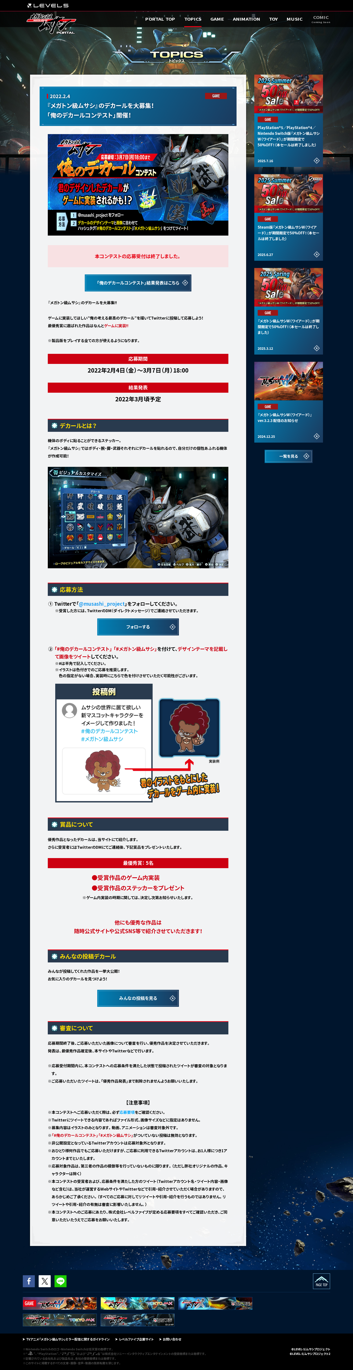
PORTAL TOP (160, 19)
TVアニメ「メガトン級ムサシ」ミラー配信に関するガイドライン (68, 1339)
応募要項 (127, 1112)
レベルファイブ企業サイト (136, 1339)
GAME (217, 19)
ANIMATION (246, 19)
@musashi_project (102, 603)
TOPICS (192, 19)
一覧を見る (288, 456)
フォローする (138, 626)
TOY (273, 19)
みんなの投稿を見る (138, 998)
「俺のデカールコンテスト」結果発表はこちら (138, 282)
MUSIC (295, 19)
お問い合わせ (172, 1339)
